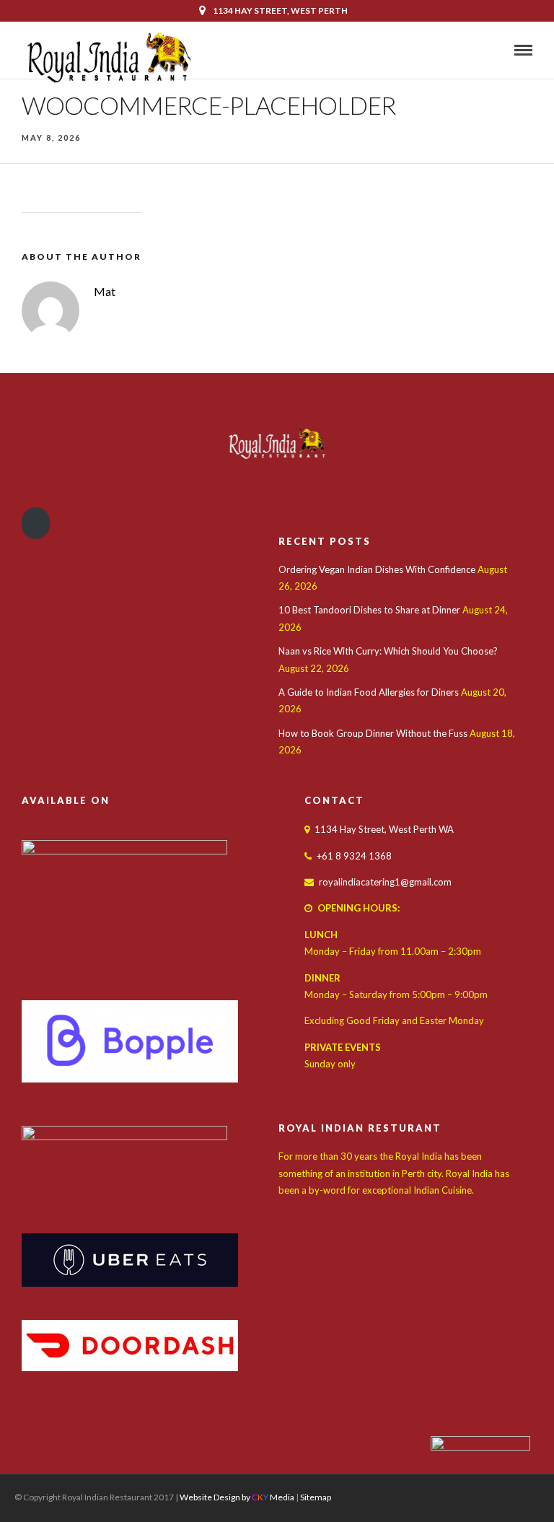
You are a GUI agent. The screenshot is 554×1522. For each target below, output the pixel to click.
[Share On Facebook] (27, 1492)
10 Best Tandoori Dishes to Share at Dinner (369, 610)
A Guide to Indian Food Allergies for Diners (368, 692)
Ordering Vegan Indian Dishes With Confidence (376, 569)
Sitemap (315, 1497)
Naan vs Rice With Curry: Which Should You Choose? (388, 651)
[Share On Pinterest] (63, 1492)
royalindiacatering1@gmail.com (385, 882)
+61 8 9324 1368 (489, 32)
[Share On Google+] (84, 1492)
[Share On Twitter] (44, 1492)
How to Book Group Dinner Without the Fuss (372, 733)
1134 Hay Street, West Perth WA (384, 829)
